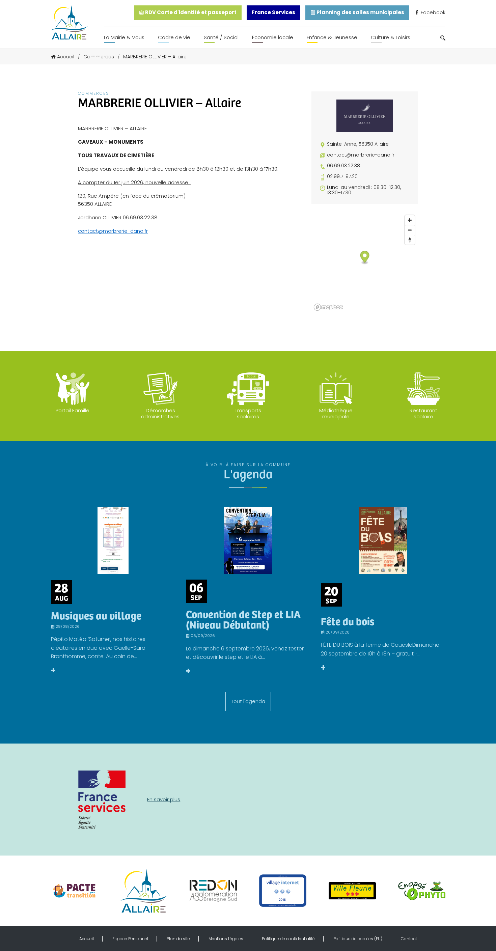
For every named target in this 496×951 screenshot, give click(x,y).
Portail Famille (72, 410)
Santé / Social (221, 37)
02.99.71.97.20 (342, 176)
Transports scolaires (248, 413)
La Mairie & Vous (124, 37)
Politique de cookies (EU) (357, 939)
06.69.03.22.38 (343, 166)
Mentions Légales (226, 939)
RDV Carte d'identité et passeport (190, 12)
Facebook (432, 12)
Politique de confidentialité (288, 939)
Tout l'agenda (248, 701)
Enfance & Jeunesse (332, 37)
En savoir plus (163, 799)
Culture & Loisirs (390, 37)
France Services (273, 12)
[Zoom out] (410, 230)
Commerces (98, 56)
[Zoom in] (410, 220)
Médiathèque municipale (336, 413)
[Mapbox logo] (328, 307)
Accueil (65, 56)
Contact (409, 939)
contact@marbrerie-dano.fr (113, 230)
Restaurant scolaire (423, 413)
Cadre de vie (174, 37)
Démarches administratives (160, 413)
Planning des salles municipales (359, 12)
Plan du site (178, 939)
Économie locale (272, 37)
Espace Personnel (130, 939)
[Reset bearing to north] (410, 240)
